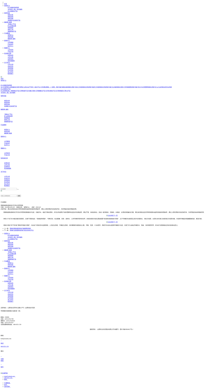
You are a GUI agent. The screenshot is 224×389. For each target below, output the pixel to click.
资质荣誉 (10, 68)
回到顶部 (7, 386)
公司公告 (10, 57)
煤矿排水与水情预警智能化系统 (145, 87)
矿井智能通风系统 (129, 87)
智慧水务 (10, 15)
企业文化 (10, 66)
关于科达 (3, 171)
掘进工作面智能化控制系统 (100, 87)
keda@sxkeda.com (10, 376)
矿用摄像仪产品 (41, 90)
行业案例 (3, 125)
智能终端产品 (12, 31)
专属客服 (7, 383)
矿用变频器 (59, 90)
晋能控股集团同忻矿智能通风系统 (20, 228)
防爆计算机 (31, 90)
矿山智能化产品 (13, 11)
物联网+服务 (11, 38)
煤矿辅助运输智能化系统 (67, 87)
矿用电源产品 (24, 90)
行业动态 (10, 44)
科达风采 (10, 70)
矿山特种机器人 (5, 90)
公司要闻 (10, 42)
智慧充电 (10, 18)
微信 (6, 379)
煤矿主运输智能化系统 (116, 87)
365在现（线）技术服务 (15, 9)
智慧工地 (10, 29)
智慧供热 (10, 16)
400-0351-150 (8, 378)
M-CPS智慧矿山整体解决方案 (10, 87)
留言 (6, 385)
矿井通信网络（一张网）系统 (50, 87)
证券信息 (10, 55)
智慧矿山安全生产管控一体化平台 (29, 87)
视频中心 (3, 148)
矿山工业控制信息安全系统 (163, 87)
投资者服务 (11, 60)
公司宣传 (10, 49)
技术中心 (10, 46)
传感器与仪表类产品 (14, 20)
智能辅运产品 (15, 90)
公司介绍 (10, 64)
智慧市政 (10, 37)
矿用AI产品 (66, 90)
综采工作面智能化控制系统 (83, 87)
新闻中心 (3, 136)
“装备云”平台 (12, 24)
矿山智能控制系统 (13, 7)
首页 (2, 78)
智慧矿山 (10, 35)
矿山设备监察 (12, 26)
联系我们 (10, 73)
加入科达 (10, 72)
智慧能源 (10, 27)
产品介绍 (10, 51)
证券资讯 (10, 59)
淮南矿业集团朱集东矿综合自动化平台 (22, 230)
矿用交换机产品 (51, 90)
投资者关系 (4, 158)
